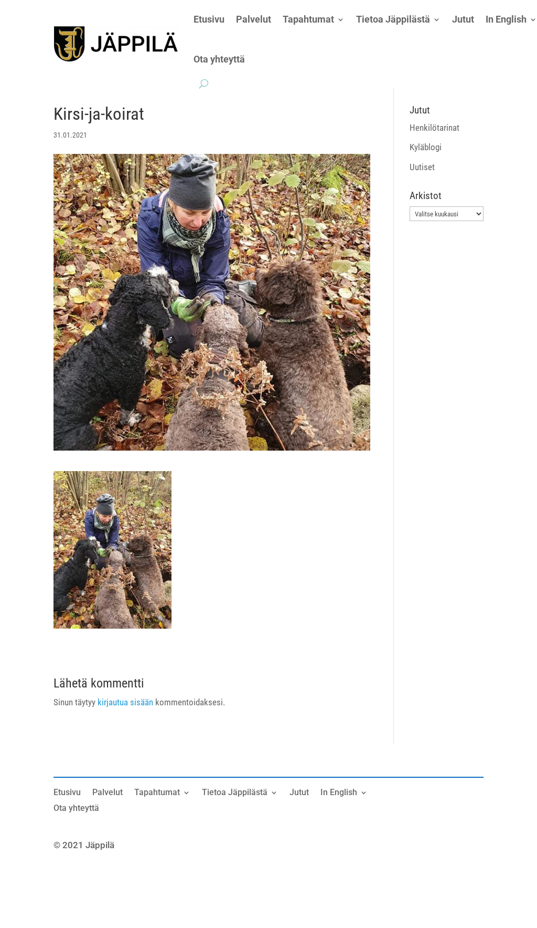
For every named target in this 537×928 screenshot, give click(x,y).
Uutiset (422, 167)
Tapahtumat (157, 793)
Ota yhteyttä (219, 59)
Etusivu (67, 793)
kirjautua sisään (125, 702)
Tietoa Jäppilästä (234, 793)
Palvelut (107, 793)
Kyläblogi (426, 147)
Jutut (299, 793)
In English (338, 793)
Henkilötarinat (434, 127)
